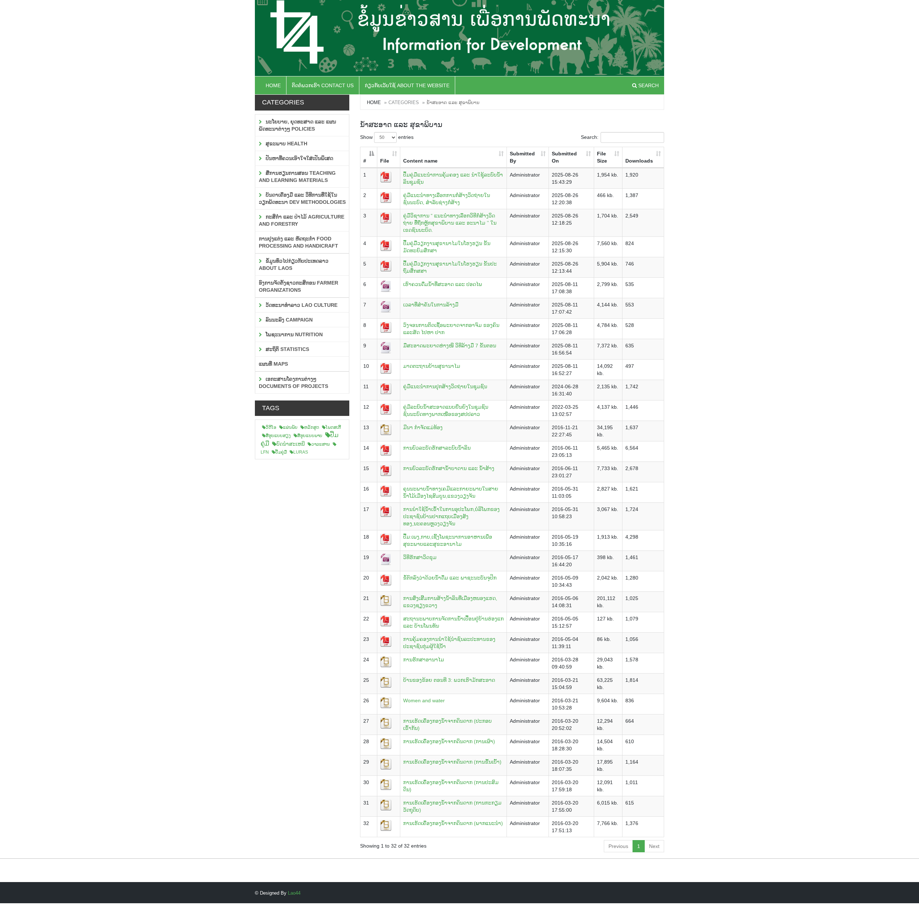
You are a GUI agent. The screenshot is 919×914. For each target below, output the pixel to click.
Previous (618, 846)
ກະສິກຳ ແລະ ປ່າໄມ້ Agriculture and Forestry (301, 220)
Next (654, 846)
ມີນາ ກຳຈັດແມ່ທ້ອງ (423, 427)
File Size (602, 157)
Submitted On (564, 157)
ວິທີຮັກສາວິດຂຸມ (420, 557)
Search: (589, 137)
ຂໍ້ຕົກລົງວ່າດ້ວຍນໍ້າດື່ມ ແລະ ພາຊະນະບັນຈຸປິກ (449, 578)
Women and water (424, 700)
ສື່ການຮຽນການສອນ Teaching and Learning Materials (297, 176)
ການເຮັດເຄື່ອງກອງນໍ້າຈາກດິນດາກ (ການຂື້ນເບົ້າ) (452, 762)
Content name (420, 161)
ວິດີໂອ (271, 427)
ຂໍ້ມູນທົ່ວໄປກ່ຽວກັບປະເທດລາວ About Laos (293, 264)
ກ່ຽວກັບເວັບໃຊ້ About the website (407, 85)
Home (273, 85)
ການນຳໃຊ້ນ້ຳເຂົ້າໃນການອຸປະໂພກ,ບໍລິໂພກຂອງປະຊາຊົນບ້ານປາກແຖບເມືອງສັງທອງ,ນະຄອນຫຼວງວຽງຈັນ (451, 516)
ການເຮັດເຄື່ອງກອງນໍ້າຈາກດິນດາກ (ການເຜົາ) (449, 741)
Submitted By (522, 157)
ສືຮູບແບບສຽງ (278, 435)
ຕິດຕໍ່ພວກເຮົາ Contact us (323, 85)
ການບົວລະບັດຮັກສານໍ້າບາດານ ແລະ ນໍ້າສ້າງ (448, 468)
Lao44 (294, 893)
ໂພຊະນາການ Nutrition (293, 334)
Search (648, 85)
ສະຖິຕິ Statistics (286, 349)
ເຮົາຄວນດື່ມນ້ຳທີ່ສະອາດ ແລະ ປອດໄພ (442, 284)
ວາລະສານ (320, 444)
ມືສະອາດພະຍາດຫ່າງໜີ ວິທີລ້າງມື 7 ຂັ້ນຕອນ (449, 345)
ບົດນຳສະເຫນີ (290, 444)
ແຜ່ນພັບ (290, 427)
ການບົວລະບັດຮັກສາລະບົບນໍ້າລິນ (437, 448)
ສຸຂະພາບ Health (285, 143)
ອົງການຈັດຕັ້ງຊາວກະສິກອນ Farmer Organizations (298, 286)
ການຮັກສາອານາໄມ (423, 659)
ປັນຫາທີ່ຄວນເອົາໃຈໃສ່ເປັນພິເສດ (298, 158)
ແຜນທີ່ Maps (273, 364)
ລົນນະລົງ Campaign (288, 320)
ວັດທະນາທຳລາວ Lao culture (300, 305)
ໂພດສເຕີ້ (333, 427)
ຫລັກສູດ (311, 427)
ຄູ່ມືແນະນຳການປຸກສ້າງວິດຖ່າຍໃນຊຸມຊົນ (445, 386)
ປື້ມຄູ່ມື (281, 452)
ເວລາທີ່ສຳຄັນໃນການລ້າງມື (430, 305)
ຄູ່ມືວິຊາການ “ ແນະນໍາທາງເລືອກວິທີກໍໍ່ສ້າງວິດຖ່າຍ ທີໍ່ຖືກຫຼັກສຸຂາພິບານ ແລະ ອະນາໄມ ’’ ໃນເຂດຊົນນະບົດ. (449, 223)
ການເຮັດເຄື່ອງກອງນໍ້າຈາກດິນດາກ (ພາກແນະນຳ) (453, 823)
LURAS (300, 452)
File (384, 161)
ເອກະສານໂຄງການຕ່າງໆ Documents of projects (293, 382)
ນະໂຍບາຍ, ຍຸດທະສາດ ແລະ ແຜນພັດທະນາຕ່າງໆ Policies (297, 125)
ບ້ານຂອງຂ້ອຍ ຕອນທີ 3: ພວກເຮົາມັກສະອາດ (449, 680)
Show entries (387, 137)
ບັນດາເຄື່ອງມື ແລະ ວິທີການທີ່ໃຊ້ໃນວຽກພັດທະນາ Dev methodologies (302, 198)
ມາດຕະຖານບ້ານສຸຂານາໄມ (431, 366)
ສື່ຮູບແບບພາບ (309, 435)
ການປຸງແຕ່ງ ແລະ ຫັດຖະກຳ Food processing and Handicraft (298, 242)
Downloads (639, 161)
